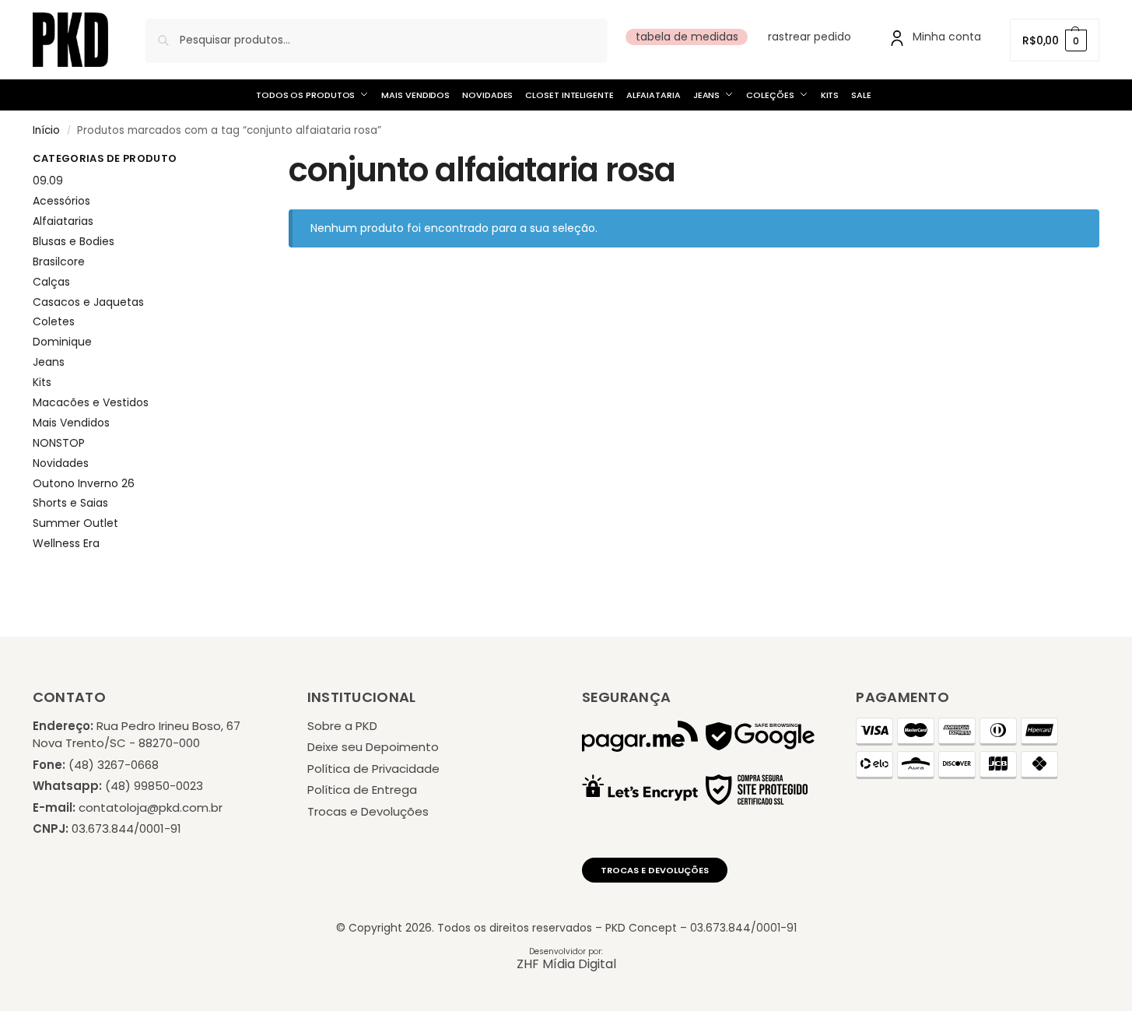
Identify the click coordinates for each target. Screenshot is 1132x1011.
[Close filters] (218, 161)
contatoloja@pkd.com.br (151, 807)
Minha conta (947, 36)
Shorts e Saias (70, 503)
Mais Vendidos (71, 422)
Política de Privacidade (373, 768)
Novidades (61, 463)
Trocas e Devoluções (368, 811)
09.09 (48, 180)
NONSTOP (59, 443)
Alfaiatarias (63, 221)
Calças (51, 282)
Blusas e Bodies (73, 241)
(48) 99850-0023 (154, 786)
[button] (1054, 40)
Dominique (62, 341)
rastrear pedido (809, 36)
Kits (42, 382)
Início (46, 130)
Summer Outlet (75, 523)
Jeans (49, 362)
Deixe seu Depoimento (373, 747)
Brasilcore (59, 261)
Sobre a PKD (342, 726)
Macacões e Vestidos (91, 402)
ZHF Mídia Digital (566, 964)
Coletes (54, 321)
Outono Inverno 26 (84, 483)
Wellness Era (66, 543)
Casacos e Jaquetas (88, 302)
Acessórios (61, 201)
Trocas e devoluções (655, 870)
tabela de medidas (687, 36)
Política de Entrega (362, 789)
